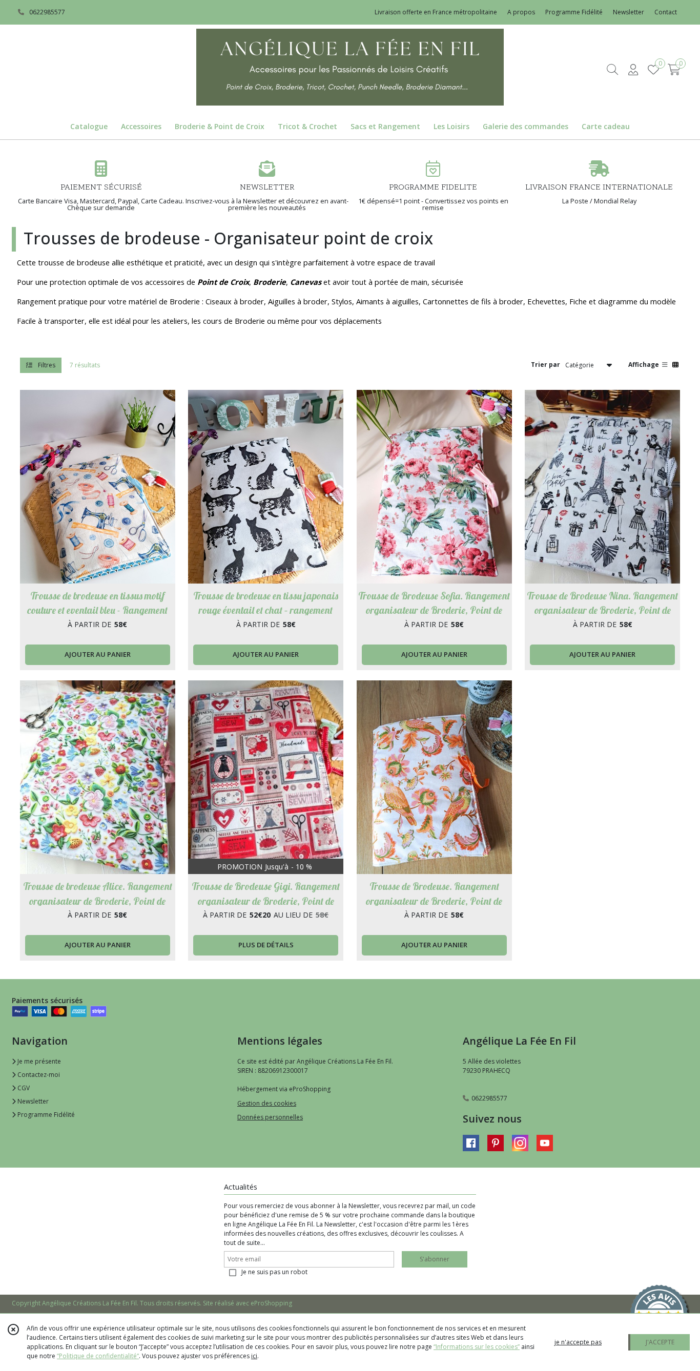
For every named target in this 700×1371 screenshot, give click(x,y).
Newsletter (32, 1101)
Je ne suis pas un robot (274, 1272)
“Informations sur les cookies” (477, 1346)
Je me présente (38, 1061)
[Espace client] (633, 69)
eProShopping (271, 1303)
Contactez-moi (38, 1074)
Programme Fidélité (45, 1114)
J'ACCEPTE (660, 1342)
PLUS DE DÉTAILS (266, 944)
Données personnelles (270, 1117)
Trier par (545, 364)
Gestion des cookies (266, 1103)
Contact (665, 12)
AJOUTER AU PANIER (98, 654)
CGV (23, 1088)
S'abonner (434, 1259)
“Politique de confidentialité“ (98, 1356)
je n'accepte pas (578, 1342)
